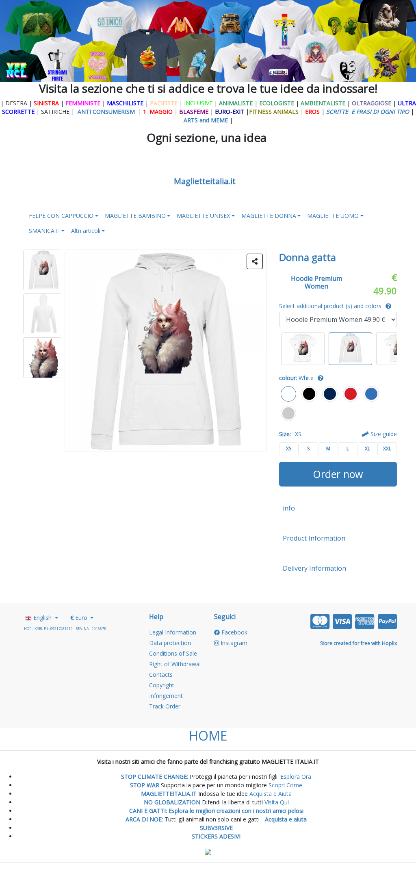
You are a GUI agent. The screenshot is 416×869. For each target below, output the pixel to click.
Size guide (383, 434)
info (289, 508)
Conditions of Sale (173, 653)
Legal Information (172, 632)
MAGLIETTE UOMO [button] (333, 215)
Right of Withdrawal (175, 664)
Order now (338, 474)
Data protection (170, 643)
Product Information (314, 538)
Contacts (161, 674)
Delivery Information (314, 568)
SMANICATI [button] (44, 231)
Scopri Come (285, 785)
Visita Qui (276, 802)
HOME (208, 735)
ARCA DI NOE (144, 819)
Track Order (164, 706)
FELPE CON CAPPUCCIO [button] (61, 215)
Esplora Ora (295, 776)
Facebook (233, 632)
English (42, 617)
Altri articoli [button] (85, 231)
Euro (79, 617)
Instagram (233, 643)
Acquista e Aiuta (270, 793)
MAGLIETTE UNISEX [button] (203, 215)
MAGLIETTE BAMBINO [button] (135, 215)
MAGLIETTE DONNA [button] (268, 215)
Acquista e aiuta (286, 819)
